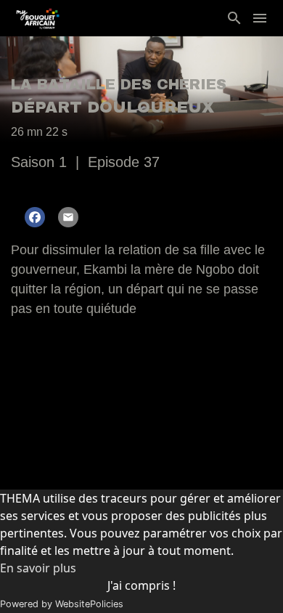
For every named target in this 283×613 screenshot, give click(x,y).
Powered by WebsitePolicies (61, 603)
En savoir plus (38, 568)
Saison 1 (39, 162)
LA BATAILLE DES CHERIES (118, 84)
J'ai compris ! (141, 585)
